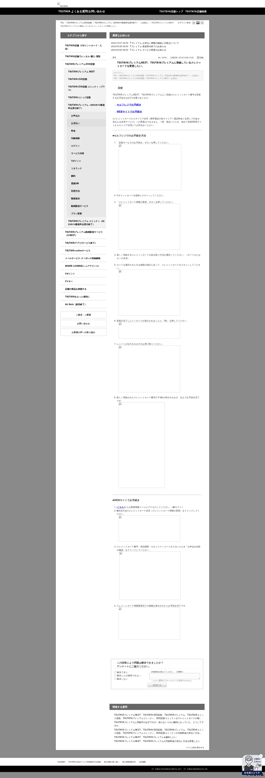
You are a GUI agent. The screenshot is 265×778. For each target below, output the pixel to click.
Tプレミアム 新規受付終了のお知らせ (148, 46)
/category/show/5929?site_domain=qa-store (66, 79)
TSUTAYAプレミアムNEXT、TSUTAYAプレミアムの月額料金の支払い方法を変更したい (157, 741)
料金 (73, 130)
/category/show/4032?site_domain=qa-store (66, 104)
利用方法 (75, 190)
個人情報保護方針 (129, 761)
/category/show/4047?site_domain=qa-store (62, 45)
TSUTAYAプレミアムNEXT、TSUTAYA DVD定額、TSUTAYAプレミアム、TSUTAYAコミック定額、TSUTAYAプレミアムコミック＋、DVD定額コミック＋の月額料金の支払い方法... (159, 731)
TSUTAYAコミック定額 (79, 97)
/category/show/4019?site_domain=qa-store (62, 242)
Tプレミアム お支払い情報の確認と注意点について (154, 42)
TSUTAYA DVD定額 (77, 79)
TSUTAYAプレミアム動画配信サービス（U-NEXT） (84, 233)
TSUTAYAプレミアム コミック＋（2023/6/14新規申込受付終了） (86, 222)
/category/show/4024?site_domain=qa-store (62, 296)
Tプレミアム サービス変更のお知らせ (148, 49)
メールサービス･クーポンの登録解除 (82, 258)
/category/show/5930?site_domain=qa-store (66, 86)
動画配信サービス (79, 205)
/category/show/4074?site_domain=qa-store (62, 273)
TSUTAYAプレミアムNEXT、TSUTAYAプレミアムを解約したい (145, 737)
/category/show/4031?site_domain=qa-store (62, 64)
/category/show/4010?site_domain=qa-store (62, 250)
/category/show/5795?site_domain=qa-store (66, 97)
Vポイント (76, 160)
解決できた (122, 672)
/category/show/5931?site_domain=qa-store (66, 71)
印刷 (201, 57)
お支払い (145, 22)
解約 (73, 175)
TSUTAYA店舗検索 (196, 11)
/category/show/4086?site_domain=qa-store (62, 289)
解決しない (122, 678)
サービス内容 (77, 153)
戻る (114, 57)
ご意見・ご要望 (83, 314)
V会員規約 (61, 761)
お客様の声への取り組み (83, 332)
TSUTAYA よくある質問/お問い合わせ (81, 11)
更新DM (75, 183)
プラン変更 (76, 213)
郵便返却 (75, 198)
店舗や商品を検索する (75, 288)
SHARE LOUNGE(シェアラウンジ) (82, 265)
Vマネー (69, 281)
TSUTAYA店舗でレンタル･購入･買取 (82, 56)
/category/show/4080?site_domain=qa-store (62, 258)
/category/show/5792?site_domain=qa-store (66, 221)
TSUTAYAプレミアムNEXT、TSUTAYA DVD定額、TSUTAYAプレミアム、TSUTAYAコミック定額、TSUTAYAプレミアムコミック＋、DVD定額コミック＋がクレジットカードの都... (159, 716)
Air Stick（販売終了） (76, 304)
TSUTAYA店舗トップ (171, 11)
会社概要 (142, 761)
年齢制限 (75, 138)
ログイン (75, 145)
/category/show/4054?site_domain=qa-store (62, 56)
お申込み (75, 115)
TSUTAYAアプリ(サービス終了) (80, 242)
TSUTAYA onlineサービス (77, 250)
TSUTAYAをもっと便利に (77, 296)
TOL (62, 22)
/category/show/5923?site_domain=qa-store (62, 232)
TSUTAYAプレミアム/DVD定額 (79, 22)
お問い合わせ (83, 323)
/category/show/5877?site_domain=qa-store (62, 265)
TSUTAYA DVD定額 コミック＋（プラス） (86, 88)
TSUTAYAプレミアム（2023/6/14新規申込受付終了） (117, 22)
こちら (120, 507)
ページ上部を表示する (195, 747)
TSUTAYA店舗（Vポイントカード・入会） (83, 47)
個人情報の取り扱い (111, 761)
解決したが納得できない (129, 675)
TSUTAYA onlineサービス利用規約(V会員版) (84, 761)
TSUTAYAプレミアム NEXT (81, 71)
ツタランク (76, 168)
